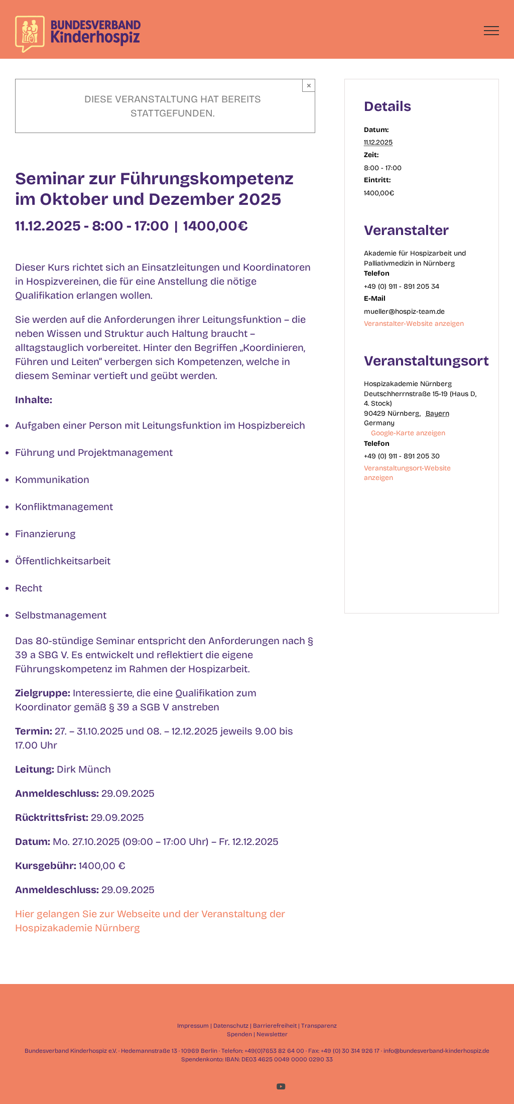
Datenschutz (230, 1025)
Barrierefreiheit (275, 1025)
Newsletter (272, 1034)
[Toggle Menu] (491, 30)
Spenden (239, 1034)
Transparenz (319, 1025)
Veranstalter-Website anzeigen (414, 323)
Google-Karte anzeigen (408, 433)
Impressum (193, 1025)
